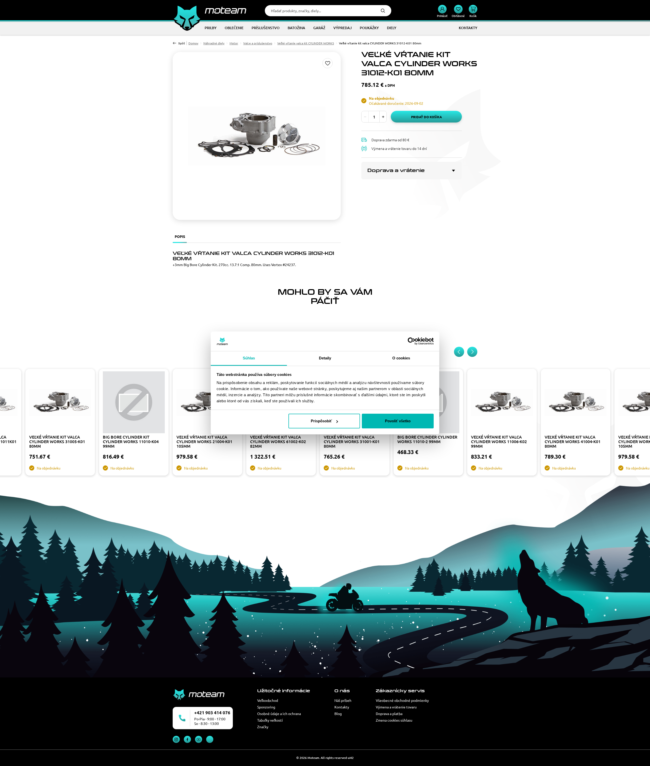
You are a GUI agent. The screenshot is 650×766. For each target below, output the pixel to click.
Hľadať (383, 10)
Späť (181, 43)
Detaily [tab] (325, 358)
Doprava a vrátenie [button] (396, 170)
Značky (262, 726)
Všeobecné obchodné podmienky (402, 700)
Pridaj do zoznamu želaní (327, 63)
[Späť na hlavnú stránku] (209, 10)
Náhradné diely (213, 43)
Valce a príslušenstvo (257, 43)
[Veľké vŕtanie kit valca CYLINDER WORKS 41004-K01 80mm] (576, 402)
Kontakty (341, 707)
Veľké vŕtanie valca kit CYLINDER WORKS (305, 43)
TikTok (209, 739)
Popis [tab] (180, 236)
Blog (338, 713)
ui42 (351, 758)
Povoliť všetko (398, 421)
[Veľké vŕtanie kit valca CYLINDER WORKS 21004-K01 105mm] (207, 402)
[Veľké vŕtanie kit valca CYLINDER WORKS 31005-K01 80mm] (60, 402)
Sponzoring (266, 707)
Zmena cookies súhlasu (394, 720)
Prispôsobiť (321, 421)
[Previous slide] (459, 352)
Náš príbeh (342, 700)
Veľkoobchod (267, 700)
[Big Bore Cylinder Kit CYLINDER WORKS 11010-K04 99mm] (134, 402)
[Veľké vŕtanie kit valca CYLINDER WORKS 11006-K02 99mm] (502, 402)
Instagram (176, 739)
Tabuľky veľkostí (270, 720)
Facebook (187, 739)
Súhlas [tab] (249, 358)
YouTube (198, 739)
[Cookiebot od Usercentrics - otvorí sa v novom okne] (411, 341)
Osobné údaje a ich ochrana (279, 713)
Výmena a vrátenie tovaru (396, 707)
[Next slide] (472, 352)
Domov (193, 43)
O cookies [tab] (401, 358)
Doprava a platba (389, 713)
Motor (234, 43)
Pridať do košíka (426, 117)
